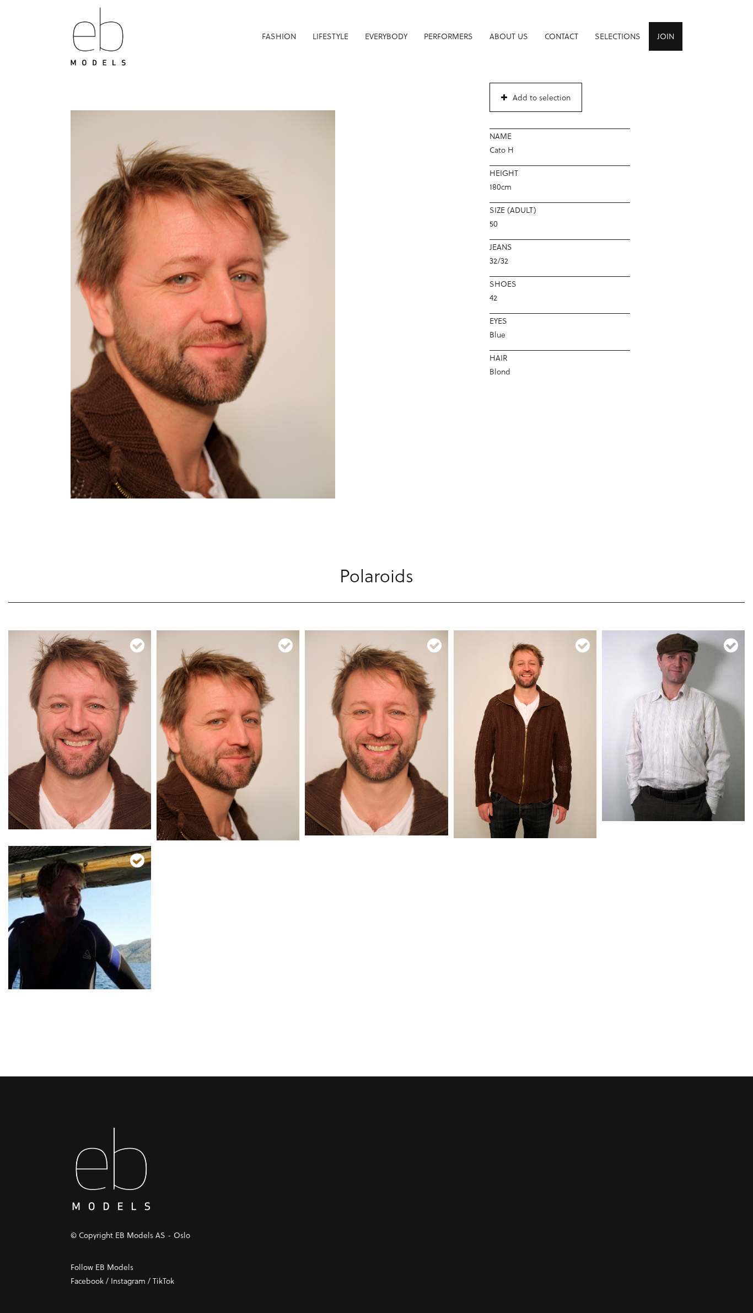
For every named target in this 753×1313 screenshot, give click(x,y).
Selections (618, 36)
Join (665, 36)
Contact (561, 36)
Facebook (87, 1281)
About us (509, 36)
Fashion (279, 36)
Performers (448, 36)
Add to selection (542, 97)
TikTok (163, 1281)
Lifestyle (330, 36)
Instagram (128, 1281)
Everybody (386, 36)
